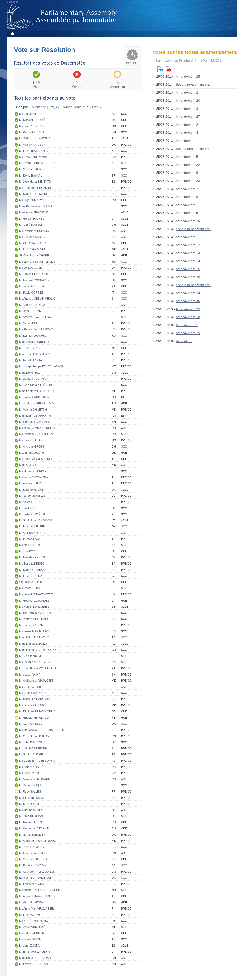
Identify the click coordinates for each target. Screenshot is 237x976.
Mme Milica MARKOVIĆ (34, 637)
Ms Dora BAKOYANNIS (33, 157)
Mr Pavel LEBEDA (30, 576)
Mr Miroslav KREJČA (32, 557)
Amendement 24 (188, 293)
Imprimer (132, 63)
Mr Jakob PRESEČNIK (33, 748)
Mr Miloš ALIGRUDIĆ (32, 120)
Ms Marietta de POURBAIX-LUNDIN (41, 730)
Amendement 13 (188, 253)
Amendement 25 (188, 76)
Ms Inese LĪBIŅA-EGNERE (36, 594)
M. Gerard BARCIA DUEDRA (37, 163)
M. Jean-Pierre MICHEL (34, 656)
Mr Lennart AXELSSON (33, 150)
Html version (160, 69)
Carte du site (13, 2)
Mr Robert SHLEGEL (32, 822)
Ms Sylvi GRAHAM (31, 440)
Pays (53, 107)
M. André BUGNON (31, 224)
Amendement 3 (187, 109)
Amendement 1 (187, 325)
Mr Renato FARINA (31, 360)
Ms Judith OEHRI (30, 687)
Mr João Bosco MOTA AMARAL (38, 668)
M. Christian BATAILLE (33, 169)
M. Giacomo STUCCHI (33, 859)
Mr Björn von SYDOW (32, 865)
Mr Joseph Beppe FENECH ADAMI (41, 366)
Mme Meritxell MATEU (33, 643)
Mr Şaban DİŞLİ (29, 323)
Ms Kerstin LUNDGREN (34, 606)
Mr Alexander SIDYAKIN (34, 828)
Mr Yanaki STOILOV (31, 847)
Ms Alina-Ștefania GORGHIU (37, 428)
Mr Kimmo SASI (29, 803)
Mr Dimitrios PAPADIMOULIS (37, 711)
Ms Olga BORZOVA (31, 200)
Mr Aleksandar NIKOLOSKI (36, 680)
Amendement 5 (187, 156)
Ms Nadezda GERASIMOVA (36, 403)
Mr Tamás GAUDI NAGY (34, 397)
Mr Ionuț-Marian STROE (34, 853)
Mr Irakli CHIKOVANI (32, 249)
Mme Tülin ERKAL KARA (35, 354)
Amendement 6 (187, 172)
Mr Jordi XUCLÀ (29, 945)
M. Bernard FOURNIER (33, 378)
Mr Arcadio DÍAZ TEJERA (35, 317)
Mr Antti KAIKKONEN (32, 532)
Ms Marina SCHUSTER (34, 810)
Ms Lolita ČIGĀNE (30, 267)
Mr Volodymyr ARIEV (32, 144)
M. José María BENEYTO (35, 181)
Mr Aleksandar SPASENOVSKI (38, 841)
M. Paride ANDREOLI (32, 132)
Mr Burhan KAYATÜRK (33, 539)
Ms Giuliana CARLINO (33, 237)
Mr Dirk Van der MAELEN (35, 613)
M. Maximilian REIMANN (34, 779)
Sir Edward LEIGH (30, 582)
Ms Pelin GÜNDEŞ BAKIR (35, 459)
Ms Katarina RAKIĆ (31, 767)
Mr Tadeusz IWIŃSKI (32, 514)
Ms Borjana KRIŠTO (31, 563)
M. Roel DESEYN (30, 311)
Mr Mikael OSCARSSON (34, 699)
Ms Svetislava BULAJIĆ (34, 231)
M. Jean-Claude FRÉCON (35, 385)
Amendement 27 (188, 116)
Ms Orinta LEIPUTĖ (31, 588)
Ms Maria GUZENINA (32, 471)
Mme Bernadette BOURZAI (36, 206)
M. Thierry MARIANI (31, 625)
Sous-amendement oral (193, 84)
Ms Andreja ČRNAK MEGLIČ (37, 298)
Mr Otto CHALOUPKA (32, 243)
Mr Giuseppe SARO (31, 797)
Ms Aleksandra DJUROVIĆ (36, 329)
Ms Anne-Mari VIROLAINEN (36, 908)
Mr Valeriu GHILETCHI (33, 409)
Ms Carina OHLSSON (33, 693)
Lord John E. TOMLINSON (35, 877)
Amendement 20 (188, 100)
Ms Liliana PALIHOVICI (33, 705)
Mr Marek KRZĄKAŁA (32, 570)
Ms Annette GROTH (31, 452)
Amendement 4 (187, 132)
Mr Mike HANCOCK (31, 489)
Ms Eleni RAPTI (29, 773)
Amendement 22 (188, 165)
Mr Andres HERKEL (31, 502)
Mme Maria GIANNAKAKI (35, 415)
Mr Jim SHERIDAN (31, 816)
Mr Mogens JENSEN (32, 526)
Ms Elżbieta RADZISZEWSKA (37, 760)
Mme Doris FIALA (30, 372)
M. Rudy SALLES (30, 791)
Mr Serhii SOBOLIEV (32, 834)
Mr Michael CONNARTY (34, 280)
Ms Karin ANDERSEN (33, 126)
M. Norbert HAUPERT (33, 495)
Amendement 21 (188, 124)
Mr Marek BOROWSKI (33, 194)
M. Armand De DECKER (34, 304)
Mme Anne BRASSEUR (34, 212)
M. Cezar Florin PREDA (34, 736)
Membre (39, 107)
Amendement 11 (188, 237)
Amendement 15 (188, 269)
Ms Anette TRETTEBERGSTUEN (39, 890)
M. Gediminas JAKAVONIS (36, 520)
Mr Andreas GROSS (31, 446)
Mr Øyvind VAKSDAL (32, 902)
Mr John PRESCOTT (32, 742)
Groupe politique (74, 107)
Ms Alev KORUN (29, 545)
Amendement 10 (188, 221)
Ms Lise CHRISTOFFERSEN (37, 261)
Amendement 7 (187, 189)
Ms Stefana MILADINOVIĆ (35, 662)
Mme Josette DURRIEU (34, 342)
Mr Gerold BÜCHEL (31, 218)
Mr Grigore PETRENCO (34, 717)
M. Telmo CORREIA (31, 286)
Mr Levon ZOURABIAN (33, 964)
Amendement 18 (188, 317)
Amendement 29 (188, 309)
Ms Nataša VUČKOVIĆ (33, 920)
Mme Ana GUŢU (29, 465)
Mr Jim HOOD (28, 508)
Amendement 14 (188, 261)
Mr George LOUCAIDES (34, 600)
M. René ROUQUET (31, 785)
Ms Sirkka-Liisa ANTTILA (34, 138)
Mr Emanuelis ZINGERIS (34, 951)
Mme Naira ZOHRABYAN (35, 958)
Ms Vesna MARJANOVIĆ (34, 631)
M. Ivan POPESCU (31, 723)
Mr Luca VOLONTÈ (31, 914)
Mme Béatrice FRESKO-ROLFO (39, 391)
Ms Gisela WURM (30, 939)
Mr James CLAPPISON (33, 274)
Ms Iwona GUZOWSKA (33, 477)
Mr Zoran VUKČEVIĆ (32, 927)
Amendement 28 (188, 277)
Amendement (186, 140)
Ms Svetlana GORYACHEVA (37, 434)
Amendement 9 (187, 213)
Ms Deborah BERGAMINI (35, 188)
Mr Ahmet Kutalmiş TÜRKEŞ (37, 896)
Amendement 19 (188, 333)
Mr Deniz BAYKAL (30, 175)
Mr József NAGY (29, 674)
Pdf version (168, 69)
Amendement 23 (188, 181)
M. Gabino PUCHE (31, 754)
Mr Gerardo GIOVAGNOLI (35, 421)
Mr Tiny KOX (27, 551)
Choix (96, 107)
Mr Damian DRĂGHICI (33, 335)
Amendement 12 (188, 245)
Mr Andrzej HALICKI (31, 483)
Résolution (184, 341)
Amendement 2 (187, 92)
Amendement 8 (187, 197)
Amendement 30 (188, 301)
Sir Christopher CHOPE (34, 255)
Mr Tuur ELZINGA (30, 348)
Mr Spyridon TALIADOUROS (37, 871)
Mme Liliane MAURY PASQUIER (39, 649)
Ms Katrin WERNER (31, 933)
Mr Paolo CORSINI (31, 292)
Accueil (12, 33)
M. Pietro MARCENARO (34, 619)
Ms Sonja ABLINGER (32, 114)
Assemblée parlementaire (62, 16)
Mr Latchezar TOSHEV (33, 884)
